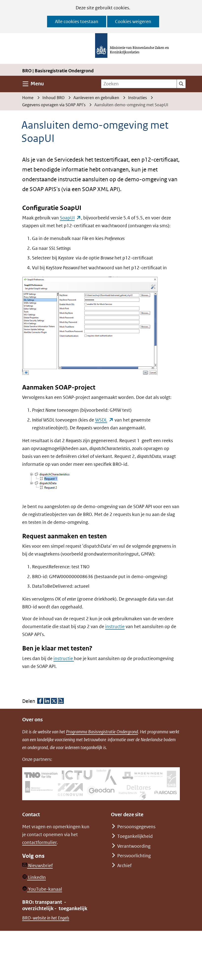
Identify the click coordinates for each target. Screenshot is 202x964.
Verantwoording (134, 846)
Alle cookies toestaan (76, 21)
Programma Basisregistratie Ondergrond (102, 732)
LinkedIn (36, 877)
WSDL (104, 420)
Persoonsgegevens (136, 826)
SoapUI (70, 218)
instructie (115, 626)
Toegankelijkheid (135, 836)
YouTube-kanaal (44, 889)
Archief (124, 865)
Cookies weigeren (133, 21)
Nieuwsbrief (40, 865)
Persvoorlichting (134, 856)
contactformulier (39, 842)
